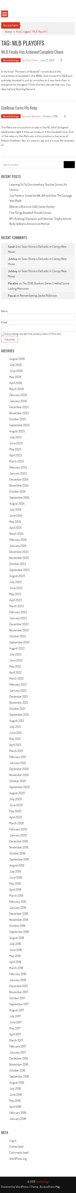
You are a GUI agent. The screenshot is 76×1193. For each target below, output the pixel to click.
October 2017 (17, 998)
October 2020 (17, 781)
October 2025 (17, 419)
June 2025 (16, 443)
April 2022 (15, 672)
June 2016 (15, 1095)
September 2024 (19, 497)
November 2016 (18, 1064)
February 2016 (17, 1113)
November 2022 (19, 630)
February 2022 (18, 684)
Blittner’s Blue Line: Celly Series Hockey (32, 207)
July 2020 (15, 799)
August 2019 (16, 865)
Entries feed (16, 1146)
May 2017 (14, 1028)
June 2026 (16, 371)
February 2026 (18, 395)
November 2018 (18, 920)
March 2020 (16, 823)
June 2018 (15, 950)
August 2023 (17, 576)
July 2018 (15, 944)
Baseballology (11, 60)
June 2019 (15, 877)
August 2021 (16, 721)
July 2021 (15, 727)
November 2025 (19, 413)
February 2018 (17, 974)
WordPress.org (18, 1159)
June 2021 (15, 733)
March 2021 (16, 751)
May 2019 (15, 883)
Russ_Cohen (31, 60)
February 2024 (18, 540)
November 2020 (19, 775)
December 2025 (19, 407)
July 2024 (15, 509)
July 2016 (15, 1088)
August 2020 (17, 793)
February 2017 (17, 1046)
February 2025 (18, 467)
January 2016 (17, 1119)
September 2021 (19, 715)
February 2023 (18, 612)
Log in (12, 1140)
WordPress (22, 1187)
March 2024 (16, 534)
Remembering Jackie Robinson (38, 295)
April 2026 (15, 383)
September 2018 (19, 932)
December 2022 (19, 624)
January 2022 (18, 690)
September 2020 (19, 787)
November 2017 (18, 992)
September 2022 (19, 642)
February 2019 (17, 902)
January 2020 (18, 835)
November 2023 (19, 558)
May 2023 (15, 594)
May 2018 (15, 956)
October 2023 (17, 564)
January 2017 (17, 1052)
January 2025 (18, 473)
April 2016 (15, 1107)
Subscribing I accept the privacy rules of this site (32, 334)
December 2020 (19, 769)
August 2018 (16, 938)
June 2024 (15, 516)
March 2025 (16, 461)
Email (4, 322)
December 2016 (18, 1058)
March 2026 (16, 389)
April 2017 (15, 1034)
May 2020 (15, 811)
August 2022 (17, 648)
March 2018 (16, 968)
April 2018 (15, 962)
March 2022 (16, 678)
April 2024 (15, 528)
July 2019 (15, 871)
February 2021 (17, 757)
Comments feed (18, 1152)
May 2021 (14, 739)
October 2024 (17, 491)
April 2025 (15, 455)
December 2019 (18, 841)
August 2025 (17, 431)
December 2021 (18, 696)
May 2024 (15, 522)
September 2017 (19, 1004)
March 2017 (16, 1040)
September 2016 (19, 1076)
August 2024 (16, 503)
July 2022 (15, 654)
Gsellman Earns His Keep (19, 107)
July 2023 (15, 582)
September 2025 (19, 425)
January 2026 (18, 401)
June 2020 (16, 805)
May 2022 (15, 666)
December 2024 (18, 479)
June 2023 (16, 588)
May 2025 (15, 449)
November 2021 (18, 702)
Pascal (12, 295)
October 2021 (17, 709)
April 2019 (15, 889)
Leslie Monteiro (32, 116)
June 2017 (15, 1022)
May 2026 (15, 377)
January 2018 (17, 980)
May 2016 (15, 1101)
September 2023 (19, 570)
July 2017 (15, 1016)
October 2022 (17, 636)
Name (4, 311)
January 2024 (17, 546)
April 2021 (15, 745)
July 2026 (15, 365)
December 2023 (19, 552)
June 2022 (16, 660)
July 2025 (15, 437)
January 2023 (18, 618)
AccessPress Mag (50, 1187)
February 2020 (18, 829)
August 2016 (16, 1082)
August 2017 (16, 1010)
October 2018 (17, 926)
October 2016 (17, 1070)
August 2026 (17, 359)
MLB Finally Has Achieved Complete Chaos (32, 52)
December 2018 (18, 914)
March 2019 (16, 895)
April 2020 (15, 817)
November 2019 (18, 847)
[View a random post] (68, 14)
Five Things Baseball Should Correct (30, 213)
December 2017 (18, 986)
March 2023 (16, 606)
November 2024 (18, 485)
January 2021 (17, 763)
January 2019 (17, 908)
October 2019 (17, 853)
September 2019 (19, 859)
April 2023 (15, 600)
